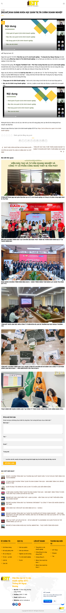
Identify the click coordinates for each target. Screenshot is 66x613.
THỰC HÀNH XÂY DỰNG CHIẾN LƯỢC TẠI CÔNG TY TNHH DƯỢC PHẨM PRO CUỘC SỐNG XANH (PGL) (32, 409)
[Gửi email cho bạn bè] (34, 140)
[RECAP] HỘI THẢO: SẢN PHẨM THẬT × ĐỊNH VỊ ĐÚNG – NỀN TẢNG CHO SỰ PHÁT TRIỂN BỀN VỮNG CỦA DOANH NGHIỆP (34, 498)
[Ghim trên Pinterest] (37, 140)
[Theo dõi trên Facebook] (13, 604)
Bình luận (6, 423)
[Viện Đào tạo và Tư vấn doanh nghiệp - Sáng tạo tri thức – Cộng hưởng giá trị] (33, 3)
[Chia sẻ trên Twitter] (28, 140)
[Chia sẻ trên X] (25, 140)
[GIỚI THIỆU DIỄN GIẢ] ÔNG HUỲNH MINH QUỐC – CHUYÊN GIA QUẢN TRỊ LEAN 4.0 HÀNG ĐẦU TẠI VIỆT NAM (17, 150)
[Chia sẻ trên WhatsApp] (20, 140)
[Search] (1, 3)
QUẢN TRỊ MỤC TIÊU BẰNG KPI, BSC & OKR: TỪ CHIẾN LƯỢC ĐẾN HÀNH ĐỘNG (28, 487)
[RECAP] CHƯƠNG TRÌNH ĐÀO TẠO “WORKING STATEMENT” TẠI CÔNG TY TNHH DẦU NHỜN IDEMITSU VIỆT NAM (35, 503)
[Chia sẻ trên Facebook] (22, 140)
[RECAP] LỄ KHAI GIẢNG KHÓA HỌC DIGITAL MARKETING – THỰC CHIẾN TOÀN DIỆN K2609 (32, 525)
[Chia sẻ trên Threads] (31, 140)
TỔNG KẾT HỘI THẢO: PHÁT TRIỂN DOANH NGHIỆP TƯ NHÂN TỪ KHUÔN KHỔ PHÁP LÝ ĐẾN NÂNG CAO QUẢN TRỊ (49, 149)
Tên (4, 436)
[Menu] (64, 4)
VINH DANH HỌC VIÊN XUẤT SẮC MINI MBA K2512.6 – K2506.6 (24, 508)
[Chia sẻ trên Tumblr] (46, 140)
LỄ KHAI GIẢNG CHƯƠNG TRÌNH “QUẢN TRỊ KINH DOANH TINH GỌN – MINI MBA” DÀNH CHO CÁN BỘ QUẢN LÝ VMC (35, 482)
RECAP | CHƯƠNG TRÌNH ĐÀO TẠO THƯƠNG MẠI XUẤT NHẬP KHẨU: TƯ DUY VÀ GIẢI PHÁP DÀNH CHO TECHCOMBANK (35, 476)
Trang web (6, 451)
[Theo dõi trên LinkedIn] (16, 604)
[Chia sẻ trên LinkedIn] (43, 140)
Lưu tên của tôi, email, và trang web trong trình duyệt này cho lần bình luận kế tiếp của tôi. (31, 459)
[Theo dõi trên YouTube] (19, 604)
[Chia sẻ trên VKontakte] (40, 140)
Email (5, 444)
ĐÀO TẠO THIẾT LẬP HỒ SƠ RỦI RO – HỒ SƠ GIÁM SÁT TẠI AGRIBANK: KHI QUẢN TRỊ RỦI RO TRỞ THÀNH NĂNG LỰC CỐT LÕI (34, 520)
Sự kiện (3, 10)
